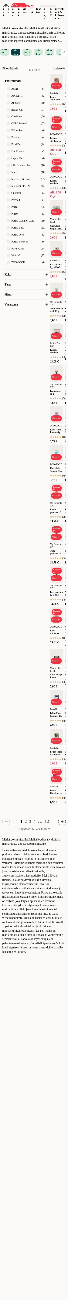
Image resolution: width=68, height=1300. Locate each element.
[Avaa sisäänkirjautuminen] (6, 7)
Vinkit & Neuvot (61, 14)
